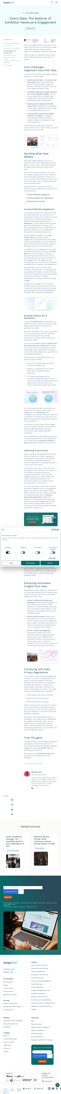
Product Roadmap (37, 1033)
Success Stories (8, 991)
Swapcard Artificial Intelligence (13, 1020)
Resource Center (36, 1024)
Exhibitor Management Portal (40, 990)
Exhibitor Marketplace (38, 993)
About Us (6, 1035)
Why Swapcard (8, 982)
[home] (10, 2)
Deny (11, 563)
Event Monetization (37, 987)
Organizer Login (8, 972)
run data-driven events (44, 753)
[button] (56, 2)
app (28, 280)
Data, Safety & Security (10, 1024)
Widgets (33, 1009)
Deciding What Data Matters (11, 48)
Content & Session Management (41, 981)
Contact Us (6, 1048)
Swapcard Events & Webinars (40, 1027)
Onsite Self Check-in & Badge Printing (42, 1003)
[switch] (23, 552)
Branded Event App (37, 978)
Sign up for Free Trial (9, 994)
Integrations (7, 1027)
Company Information (10, 1039)
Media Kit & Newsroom (38, 1030)
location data (28, 237)
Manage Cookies (19, 1089)
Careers (5, 1051)
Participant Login (8, 969)
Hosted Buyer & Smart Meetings (41, 1000)
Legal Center (7, 1045)
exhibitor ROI (36, 321)
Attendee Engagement (38, 971)
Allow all (49, 563)
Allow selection (30, 563)
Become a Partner (9, 1042)
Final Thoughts (7, 65)
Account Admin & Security (39, 965)
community (41, 412)
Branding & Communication (39, 974)
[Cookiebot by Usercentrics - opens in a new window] (52, 530)
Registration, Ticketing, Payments (41, 1006)
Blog (32, 1021)
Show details (52, 558)
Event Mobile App (36, 984)
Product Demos (8, 988)
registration (28, 223)
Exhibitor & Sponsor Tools (39, 996)
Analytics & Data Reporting (39, 968)
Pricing (5, 985)
